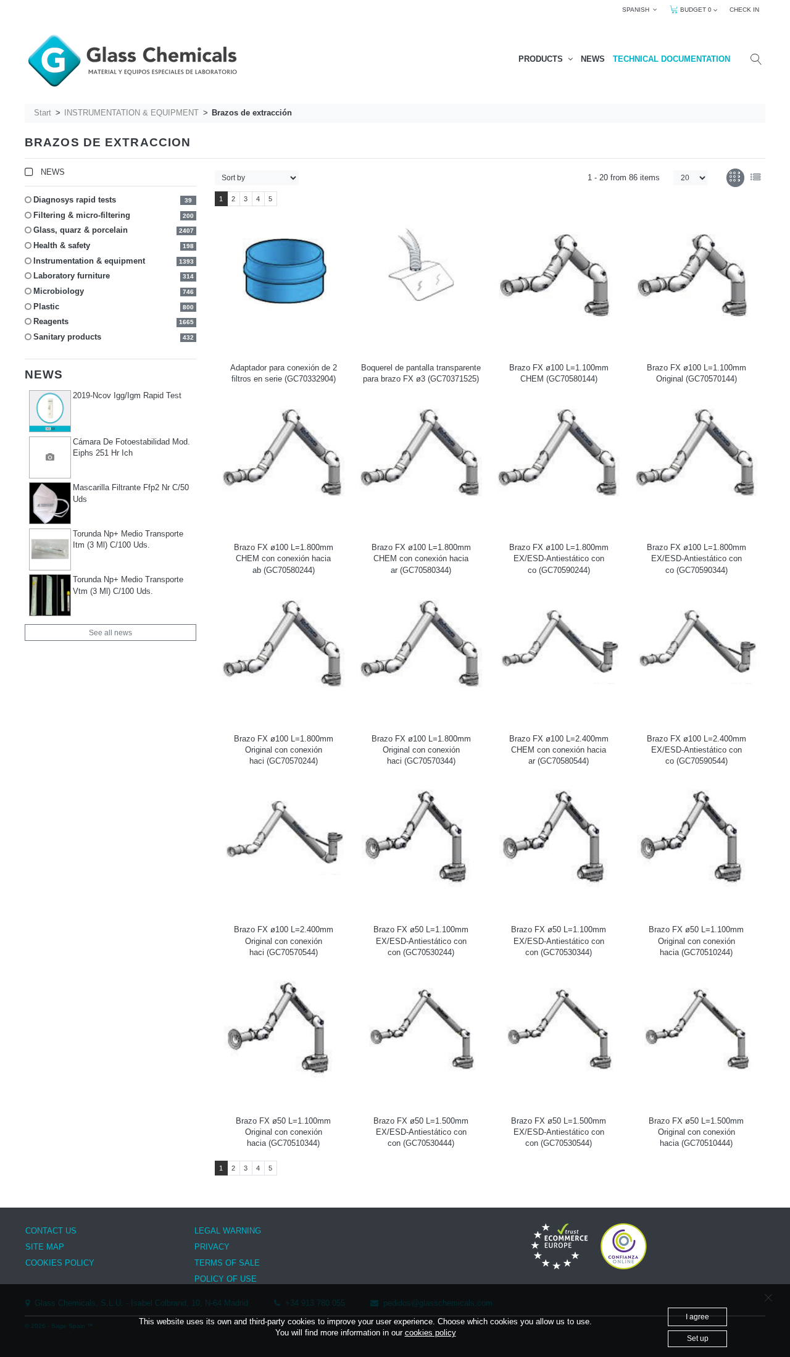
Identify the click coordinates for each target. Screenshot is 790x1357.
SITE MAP (44, 1246)
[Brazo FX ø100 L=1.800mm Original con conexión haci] (283, 649)
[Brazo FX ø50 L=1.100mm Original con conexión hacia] (696, 838)
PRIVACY (212, 1246)
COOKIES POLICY (59, 1262)
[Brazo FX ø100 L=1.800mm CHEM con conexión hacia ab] (283, 458)
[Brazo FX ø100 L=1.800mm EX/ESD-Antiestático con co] (558, 458)
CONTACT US (51, 1230)
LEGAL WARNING (227, 1230)
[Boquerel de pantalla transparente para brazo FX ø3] (421, 269)
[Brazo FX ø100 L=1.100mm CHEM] (558, 278)
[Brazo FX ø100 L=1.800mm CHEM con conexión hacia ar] (421, 458)
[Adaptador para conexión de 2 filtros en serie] (283, 270)
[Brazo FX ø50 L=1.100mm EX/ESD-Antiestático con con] (421, 838)
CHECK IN (744, 9)
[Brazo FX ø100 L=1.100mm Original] (696, 278)
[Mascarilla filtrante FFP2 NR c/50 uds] (50, 503)
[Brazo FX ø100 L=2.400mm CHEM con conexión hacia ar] (558, 647)
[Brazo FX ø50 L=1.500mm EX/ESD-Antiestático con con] (421, 1029)
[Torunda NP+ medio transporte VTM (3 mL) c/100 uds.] (50, 595)
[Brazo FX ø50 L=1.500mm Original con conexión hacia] (696, 1029)
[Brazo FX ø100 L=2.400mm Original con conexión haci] (283, 838)
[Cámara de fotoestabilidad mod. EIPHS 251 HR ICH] (50, 457)
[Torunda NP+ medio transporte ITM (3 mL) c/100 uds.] (50, 549)
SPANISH (637, 9)
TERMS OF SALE (227, 1262)
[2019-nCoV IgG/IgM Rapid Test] (50, 411)
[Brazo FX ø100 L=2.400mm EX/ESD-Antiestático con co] (696, 647)
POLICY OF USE (225, 1279)
